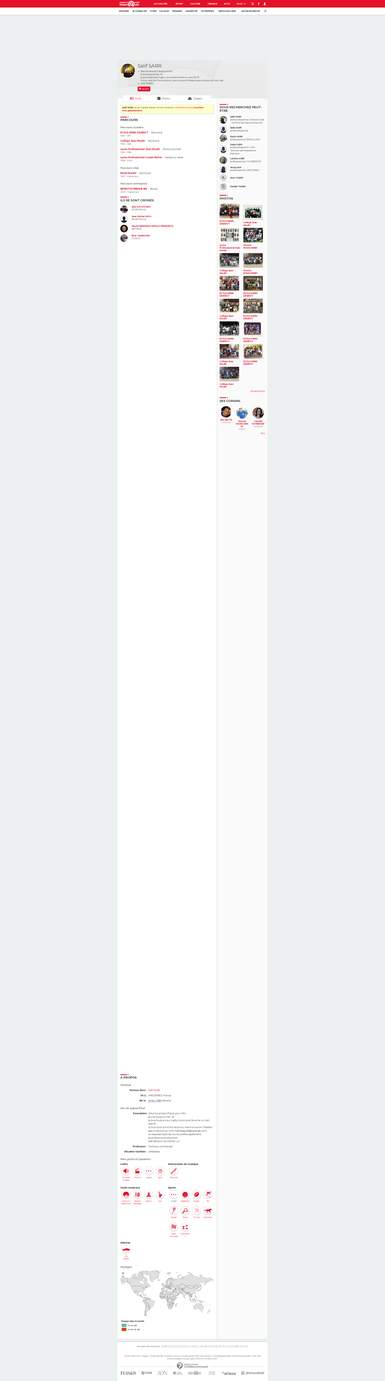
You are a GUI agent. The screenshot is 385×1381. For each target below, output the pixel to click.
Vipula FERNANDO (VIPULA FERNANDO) (152, 226)
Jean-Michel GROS (141, 216)
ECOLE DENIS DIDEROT (134, 132)
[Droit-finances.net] (178, 1373)
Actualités (160, 3)
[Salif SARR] (127, 70)
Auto (227, 3)
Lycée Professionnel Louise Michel (141, 157)
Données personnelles (222, 1356)
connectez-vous (182, 107)
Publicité (168, 1356)
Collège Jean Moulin (132, 140)
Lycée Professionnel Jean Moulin (140, 149)
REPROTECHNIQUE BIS (133, 188)
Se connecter (139, 11)
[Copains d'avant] (195, 1373)
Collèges (164, 11)
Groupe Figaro (189, 1359)
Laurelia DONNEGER (258, 422)
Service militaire (227, 11)
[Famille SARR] (223, 186)
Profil (138, 98)
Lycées (153, 11)
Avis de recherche (250, 11)
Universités (191, 11)
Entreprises (207, 11)
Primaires (177, 11)
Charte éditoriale (156, 1356)
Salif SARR (235, 116)
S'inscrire (124, 11)
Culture (195, 3)
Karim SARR (236, 136)
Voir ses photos (257, 391)
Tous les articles (188, 1356)
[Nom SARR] (223, 178)
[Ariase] (229, 1373)
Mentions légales (174, 1359)
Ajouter (145, 89)
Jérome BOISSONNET (250, 246)
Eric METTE (226, 420)
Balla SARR (236, 127)
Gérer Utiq (256, 1356)
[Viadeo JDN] (211, 1373)
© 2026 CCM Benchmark (206, 1359)
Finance (212, 3)
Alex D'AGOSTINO (141, 207)
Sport (179, 3)
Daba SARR (236, 144)
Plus (240, 3)
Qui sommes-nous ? (133, 1356)
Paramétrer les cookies (242, 1356)
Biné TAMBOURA (141, 235)
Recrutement (205, 1356)
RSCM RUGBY (128, 173)
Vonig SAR (235, 167)
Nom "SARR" (236, 178)
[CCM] (146, 1373)
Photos (166, 98)
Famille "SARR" (238, 186)
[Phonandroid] (253, 1373)
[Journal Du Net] (162, 1373)
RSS (197, 1356)
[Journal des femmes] (128, 1373)
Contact (177, 1356)
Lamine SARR (237, 158)
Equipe (145, 1356)
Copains (197, 98)
